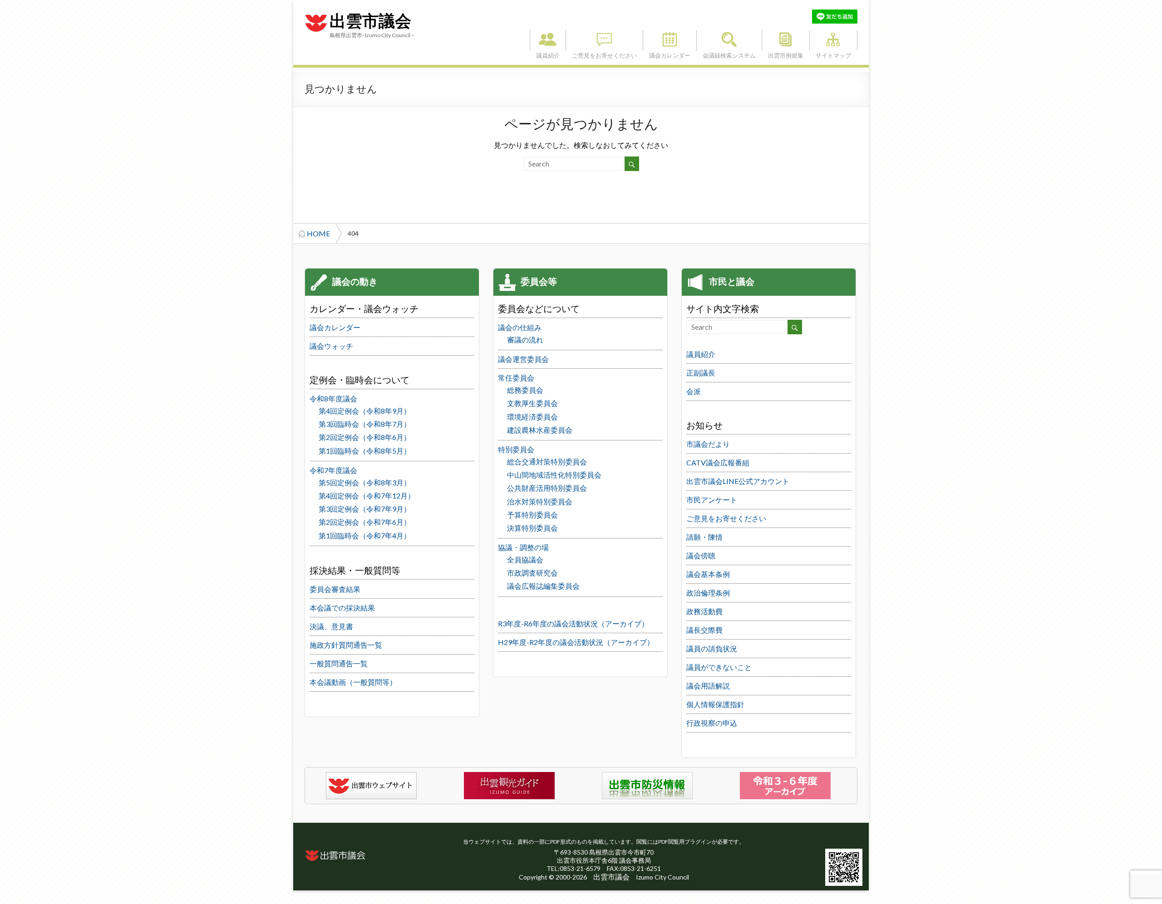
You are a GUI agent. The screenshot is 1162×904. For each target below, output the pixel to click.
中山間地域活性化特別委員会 (554, 474)
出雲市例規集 (785, 40)
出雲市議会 (370, 21)
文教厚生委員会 (532, 403)
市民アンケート (711, 499)
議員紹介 (548, 40)
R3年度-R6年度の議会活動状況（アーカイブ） (573, 623)
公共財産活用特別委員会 (547, 488)
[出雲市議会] (316, 14)
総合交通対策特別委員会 (547, 461)
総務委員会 (525, 390)
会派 (693, 391)
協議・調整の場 (523, 547)
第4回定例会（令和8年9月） (365, 410)
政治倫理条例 (708, 592)
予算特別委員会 (532, 514)
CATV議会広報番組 (717, 462)
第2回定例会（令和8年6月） (365, 437)
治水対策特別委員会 (539, 501)
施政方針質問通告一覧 (346, 644)
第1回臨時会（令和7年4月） (365, 535)
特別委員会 (516, 449)
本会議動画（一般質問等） (353, 682)
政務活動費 (704, 611)
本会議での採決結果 (342, 607)
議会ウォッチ (331, 346)
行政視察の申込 (711, 722)
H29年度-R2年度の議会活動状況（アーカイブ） (576, 642)
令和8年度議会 (333, 398)
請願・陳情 (704, 537)
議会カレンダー (669, 40)
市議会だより (708, 444)
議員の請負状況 (711, 648)
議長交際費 (704, 629)
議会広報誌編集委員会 (543, 585)
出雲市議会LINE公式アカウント (737, 481)
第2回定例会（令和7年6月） (365, 522)
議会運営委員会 (523, 359)
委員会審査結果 (335, 589)
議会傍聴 (700, 555)
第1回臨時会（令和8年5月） (365, 450)
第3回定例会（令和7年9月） (365, 508)
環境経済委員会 (532, 416)
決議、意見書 (331, 626)
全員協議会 (525, 559)
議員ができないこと (719, 667)
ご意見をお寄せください (604, 40)
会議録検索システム (729, 40)
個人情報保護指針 (715, 704)
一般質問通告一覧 (339, 663)
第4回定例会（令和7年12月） (367, 495)
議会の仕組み (520, 327)
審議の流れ (525, 339)
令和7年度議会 (333, 470)
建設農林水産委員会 (539, 429)
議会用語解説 (708, 685)
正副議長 (700, 372)
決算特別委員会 (532, 527)
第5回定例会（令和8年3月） (365, 482)
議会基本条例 (708, 574)
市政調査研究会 (532, 572)
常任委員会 (516, 377)
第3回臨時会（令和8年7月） (365, 424)
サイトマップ (833, 40)
